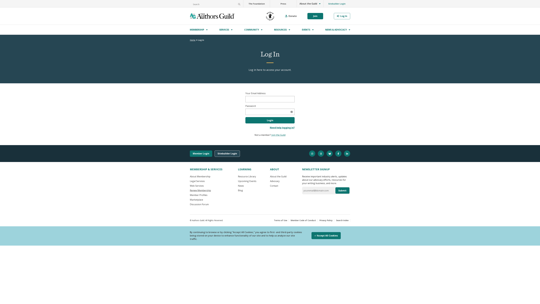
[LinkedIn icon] (345, 153)
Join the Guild (278, 135)
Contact (274, 185)
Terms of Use (280, 220)
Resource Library (247, 176)
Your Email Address (255, 93)
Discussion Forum (199, 204)
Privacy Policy (326, 220)
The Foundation (256, 3)
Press (283, 3)
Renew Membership (200, 190)
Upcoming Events (247, 181)
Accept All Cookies (327, 235)
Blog (240, 190)
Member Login (201, 153)
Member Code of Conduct (303, 220)
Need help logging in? (282, 128)
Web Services (197, 185)
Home (192, 40)
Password (250, 106)
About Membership (200, 176)
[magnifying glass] (239, 4)
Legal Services (197, 181)
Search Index (342, 220)
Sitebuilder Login (337, 3)
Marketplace (196, 199)
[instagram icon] (311, 153)
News (241, 185)
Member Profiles (198, 195)
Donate (293, 16)
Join (315, 16)
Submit (342, 190)
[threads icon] (319, 153)
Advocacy (275, 181)
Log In (343, 16)
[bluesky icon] (328, 153)
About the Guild (278, 176)
